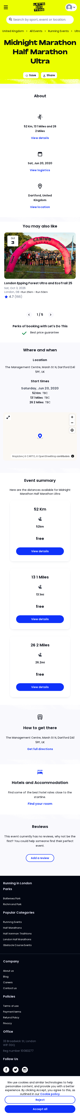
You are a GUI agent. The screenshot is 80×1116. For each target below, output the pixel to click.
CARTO (31, 456)
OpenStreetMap (47, 456)
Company (11, 961)
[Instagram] (26, 1073)
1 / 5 (40, 314)
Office (8, 1031)
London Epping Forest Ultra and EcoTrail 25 (38, 283)
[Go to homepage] (40, 7)
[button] (40, 436)
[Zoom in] (72, 417)
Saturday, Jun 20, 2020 (40, 388)
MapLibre (17, 456)
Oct (13, 238)
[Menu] (15, 7)
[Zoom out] (72, 422)
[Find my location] (72, 430)
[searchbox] (40, 19)
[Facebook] (7, 1073)
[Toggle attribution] (72, 456)
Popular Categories (18, 912)
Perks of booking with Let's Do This (40, 326)
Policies (9, 996)
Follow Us (10, 1059)
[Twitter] (17, 1073)
